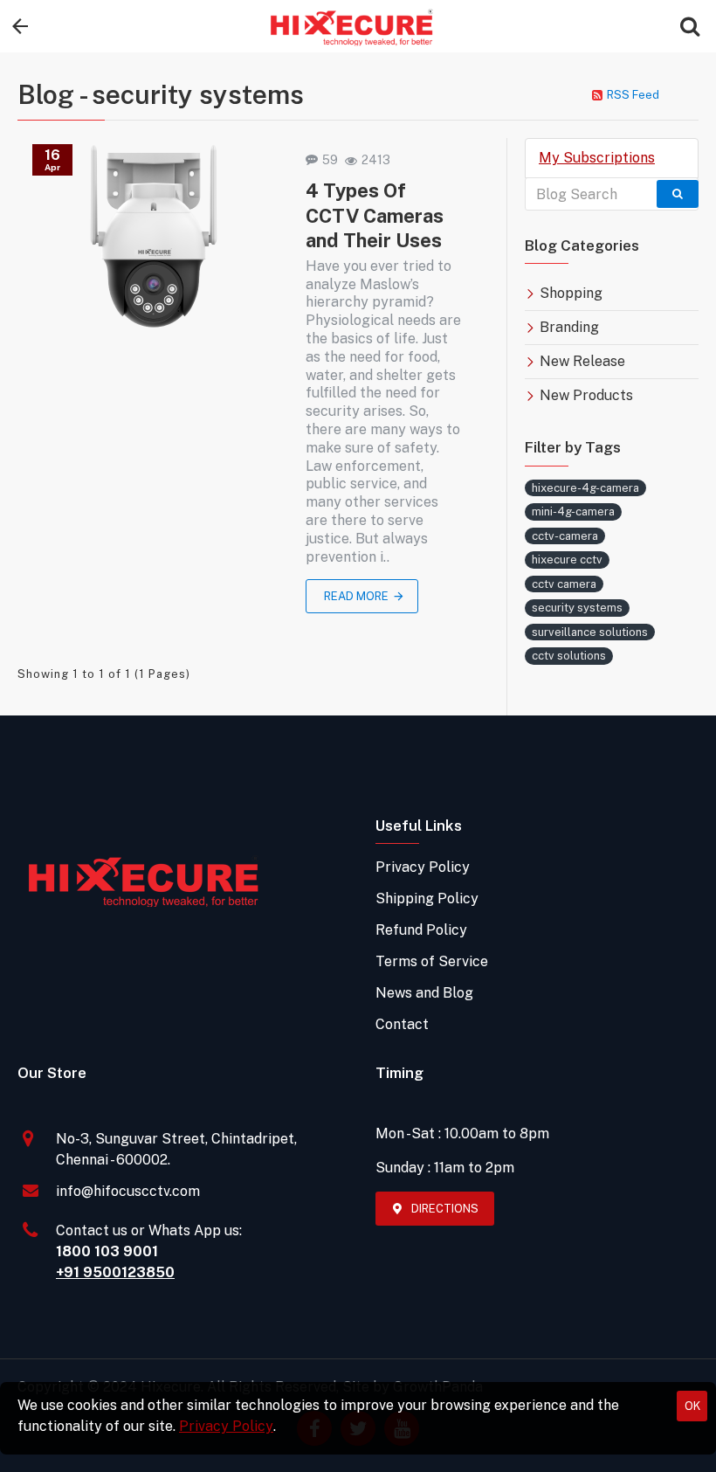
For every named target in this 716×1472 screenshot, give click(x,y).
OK (692, 1406)
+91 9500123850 (115, 1272)
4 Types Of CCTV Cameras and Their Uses (375, 215)
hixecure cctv (567, 559)
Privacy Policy (226, 1426)
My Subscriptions (597, 157)
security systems (577, 607)
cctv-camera (565, 535)
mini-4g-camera (573, 511)
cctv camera (564, 584)
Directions (444, 1208)
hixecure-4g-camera (585, 487)
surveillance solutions (590, 632)
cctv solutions (569, 655)
